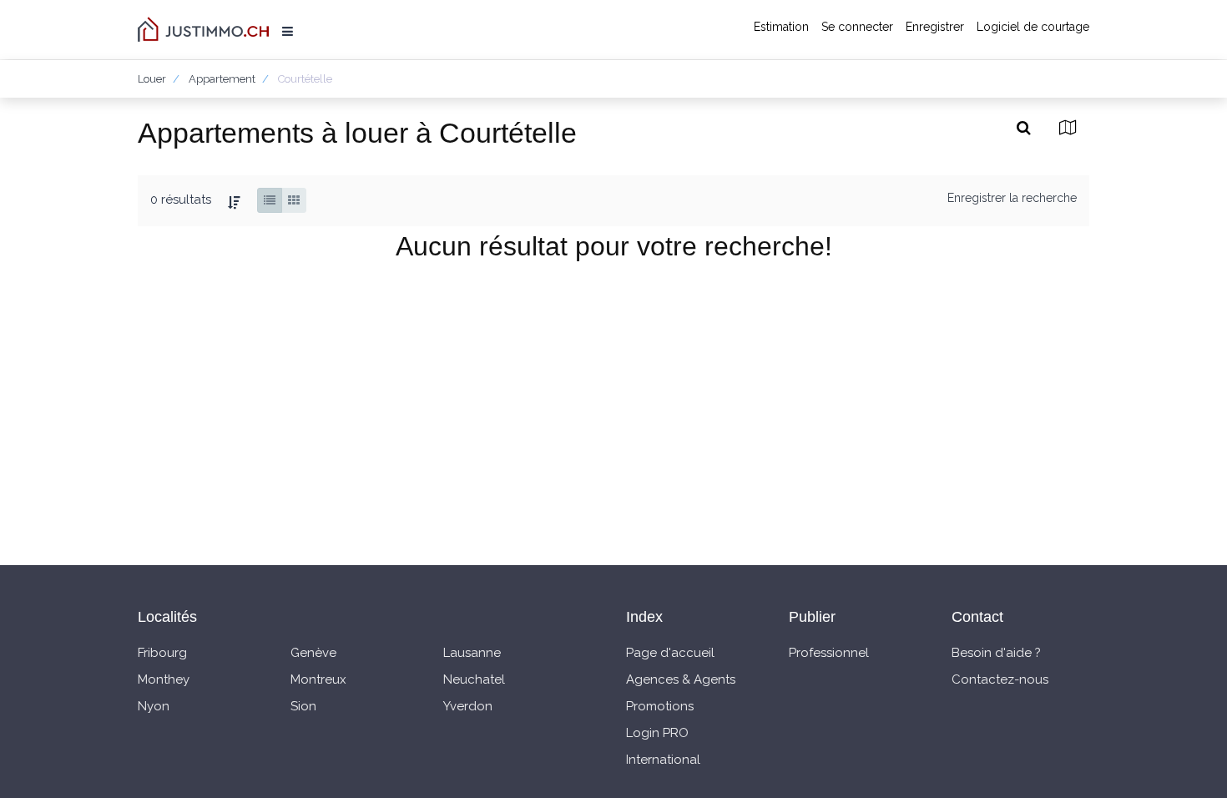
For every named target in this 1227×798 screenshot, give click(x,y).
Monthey (163, 679)
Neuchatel (474, 679)
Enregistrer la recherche (1012, 198)
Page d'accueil (670, 652)
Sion (303, 706)
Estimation (781, 26)
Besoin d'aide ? (996, 652)
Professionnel (829, 652)
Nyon (153, 706)
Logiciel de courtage (1033, 26)
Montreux (318, 679)
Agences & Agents (680, 679)
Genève (313, 652)
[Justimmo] (203, 29)
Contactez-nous (1000, 679)
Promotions (660, 706)
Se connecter (857, 26)
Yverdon (467, 706)
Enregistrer (935, 26)
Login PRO (657, 732)
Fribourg (162, 652)
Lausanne (472, 652)
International (663, 759)
